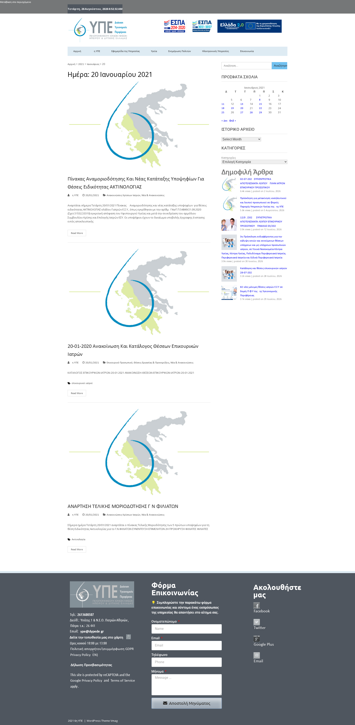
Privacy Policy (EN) (84, 655)
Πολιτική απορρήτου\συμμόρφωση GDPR (102, 649)
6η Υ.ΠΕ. (75, 195)
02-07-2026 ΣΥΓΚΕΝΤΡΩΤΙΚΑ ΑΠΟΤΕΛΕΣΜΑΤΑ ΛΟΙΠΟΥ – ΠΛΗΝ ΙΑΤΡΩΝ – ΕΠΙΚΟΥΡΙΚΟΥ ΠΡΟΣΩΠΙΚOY (263, 183)
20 (241, 108)
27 (241, 112)
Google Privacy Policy (86, 681)
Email (155, 638)
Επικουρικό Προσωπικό (120, 362)
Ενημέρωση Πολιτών (179, 51)
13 (241, 104)
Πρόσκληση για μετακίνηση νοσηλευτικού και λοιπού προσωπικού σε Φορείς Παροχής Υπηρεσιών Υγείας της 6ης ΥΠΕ (263, 202)
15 (260, 104)
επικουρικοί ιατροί (82, 383)
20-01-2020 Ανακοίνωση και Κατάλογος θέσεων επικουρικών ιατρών (133, 350)
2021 (81, 64)
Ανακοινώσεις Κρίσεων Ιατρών (123, 195)
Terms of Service (123, 681)
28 (251, 112)
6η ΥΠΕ (96, 51)
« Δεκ (224, 120)
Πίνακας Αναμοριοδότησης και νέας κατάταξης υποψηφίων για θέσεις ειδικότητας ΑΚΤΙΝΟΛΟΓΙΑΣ (136, 183)
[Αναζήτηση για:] (246, 65)
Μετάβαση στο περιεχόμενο (15, 2)
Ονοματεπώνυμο (164, 621)
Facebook (262, 611)
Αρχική (77, 51)
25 (222, 112)
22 (260, 108)
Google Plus (264, 645)
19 (232, 108)
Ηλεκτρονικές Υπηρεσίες (215, 51)
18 (222, 108)
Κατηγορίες (228, 158)
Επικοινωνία (247, 51)
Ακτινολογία (78, 539)
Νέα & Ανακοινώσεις (153, 195)
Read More (77, 233)
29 (260, 112)
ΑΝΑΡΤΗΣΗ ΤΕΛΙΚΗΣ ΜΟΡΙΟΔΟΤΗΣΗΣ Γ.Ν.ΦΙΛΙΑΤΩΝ (123, 506)
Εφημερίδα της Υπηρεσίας (125, 51)
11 (222, 104)
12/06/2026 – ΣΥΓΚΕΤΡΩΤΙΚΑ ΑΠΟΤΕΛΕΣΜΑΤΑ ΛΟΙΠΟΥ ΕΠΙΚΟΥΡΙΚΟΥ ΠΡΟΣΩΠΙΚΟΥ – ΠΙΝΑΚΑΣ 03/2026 (261, 221)
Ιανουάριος (93, 64)
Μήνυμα (157, 671)
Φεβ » (232, 120)
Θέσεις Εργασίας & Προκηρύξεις (151, 362)
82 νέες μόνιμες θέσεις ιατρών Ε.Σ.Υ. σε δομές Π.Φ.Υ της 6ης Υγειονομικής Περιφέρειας (261, 291)
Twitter (260, 628)
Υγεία (154, 51)
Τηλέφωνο (159, 655)
